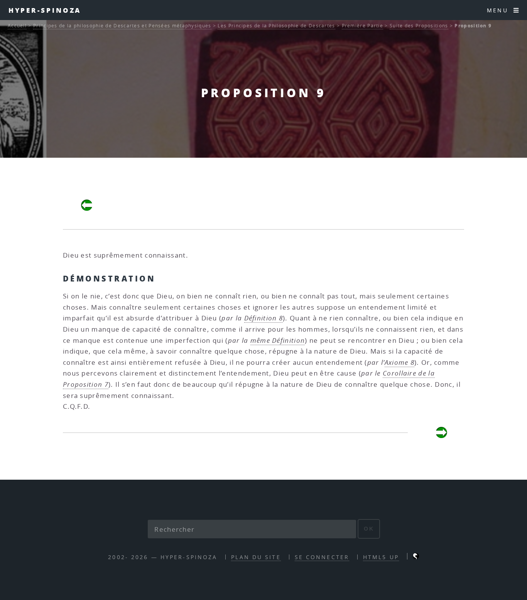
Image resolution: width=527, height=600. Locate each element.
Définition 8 (263, 317)
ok (369, 529)
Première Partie (362, 25)
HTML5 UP (381, 557)
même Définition (277, 340)
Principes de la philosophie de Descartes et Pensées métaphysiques (122, 25)
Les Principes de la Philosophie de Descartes (276, 25)
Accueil (17, 25)
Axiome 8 (399, 362)
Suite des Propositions (419, 25)
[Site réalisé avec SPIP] (416, 557)
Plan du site (255, 557)
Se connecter (322, 557)
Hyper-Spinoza (44, 10)
